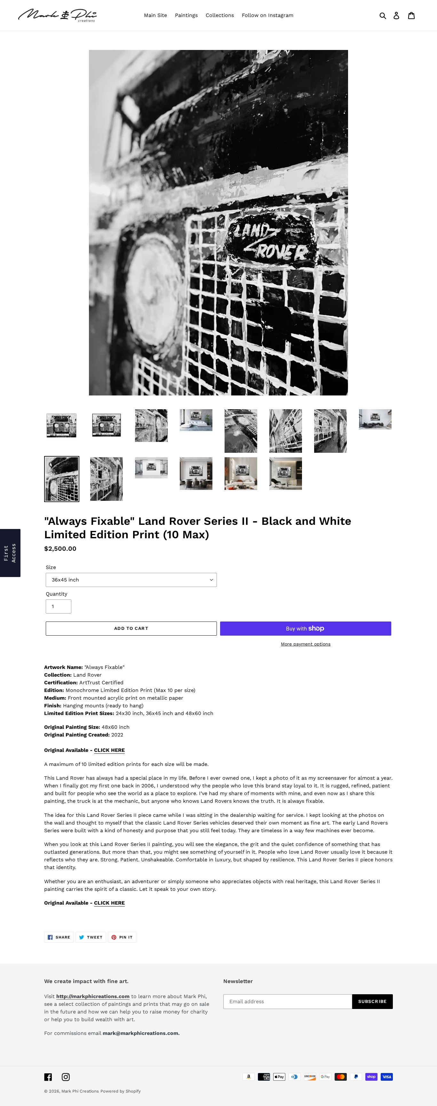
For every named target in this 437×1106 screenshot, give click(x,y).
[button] (10, 553)
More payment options (305, 644)
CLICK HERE (109, 750)
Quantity (56, 594)
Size (51, 567)
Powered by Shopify (120, 1091)
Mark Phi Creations (80, 1091)
